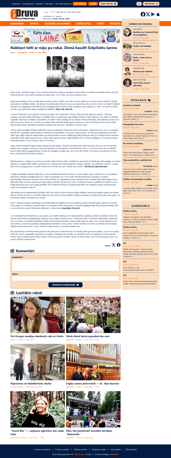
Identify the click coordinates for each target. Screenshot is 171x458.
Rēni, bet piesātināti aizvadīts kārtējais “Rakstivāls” (89, 432)
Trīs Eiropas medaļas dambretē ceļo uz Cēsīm (36, 336)
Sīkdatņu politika (80, 449)
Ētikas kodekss (131, 449)
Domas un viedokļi (140, 23)
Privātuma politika (62, 449)
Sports (34, 23)
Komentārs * (18, 257)
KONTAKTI (39, 4)
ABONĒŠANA (79, 4)
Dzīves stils (83, 23)
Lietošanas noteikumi (42, 449)
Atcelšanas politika (99, 449)
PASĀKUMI (16, 4)
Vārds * (15, 274)
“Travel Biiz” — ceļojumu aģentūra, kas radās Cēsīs (37, 432)
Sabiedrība (17, 23)
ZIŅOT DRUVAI (107, 4)
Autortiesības (116, 449)
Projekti (115, 23)
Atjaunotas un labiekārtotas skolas (30, 383)
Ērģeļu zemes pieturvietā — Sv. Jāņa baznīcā (92, 383)
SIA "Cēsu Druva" (77, 454)
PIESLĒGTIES (150, 4)
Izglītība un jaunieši (57, 23)
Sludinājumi (139, 205)
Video (100, 23)
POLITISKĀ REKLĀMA (63, 4)
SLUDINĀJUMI (27, 4)
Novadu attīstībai (16, 387)
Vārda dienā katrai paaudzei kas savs (88, 336)
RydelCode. (114, 454)
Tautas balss (139, 100)
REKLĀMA (49, 4)
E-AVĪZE (93, 4)
